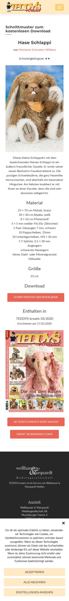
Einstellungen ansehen (34, 592)
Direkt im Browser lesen (34, 434)
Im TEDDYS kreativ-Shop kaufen (36, 421)
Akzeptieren (34, 572)
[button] (63, 523)
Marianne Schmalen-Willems (37, 49)
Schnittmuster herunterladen (36, 297)
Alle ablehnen (35, 582)
